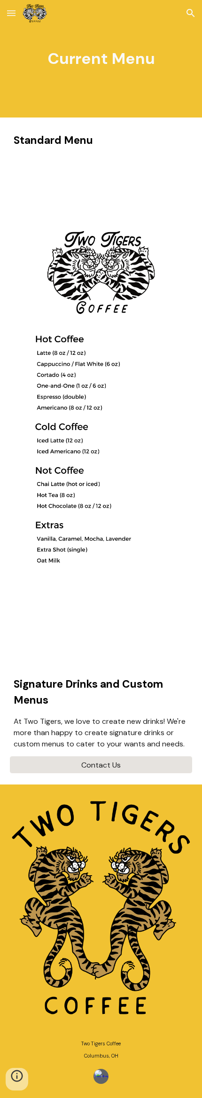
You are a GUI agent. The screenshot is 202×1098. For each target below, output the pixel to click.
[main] (101, 58)
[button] (11, 13)
